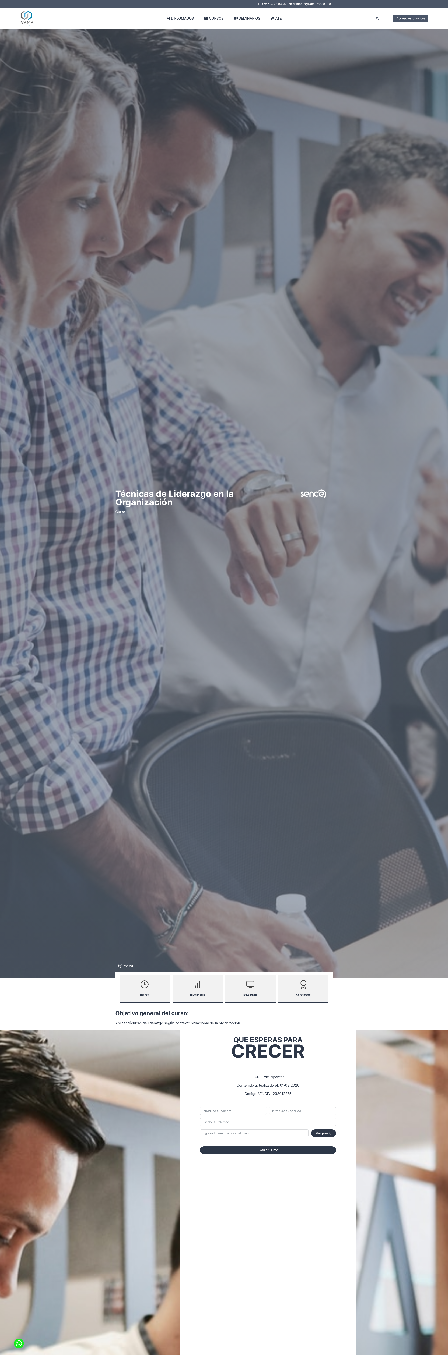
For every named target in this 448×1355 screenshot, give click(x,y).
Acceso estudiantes (410, 18)
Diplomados (182, 18)
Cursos (216, 18)
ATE (278, 18)
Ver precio (323, 1133)
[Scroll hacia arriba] (439, 1344)
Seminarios (249, 18)
